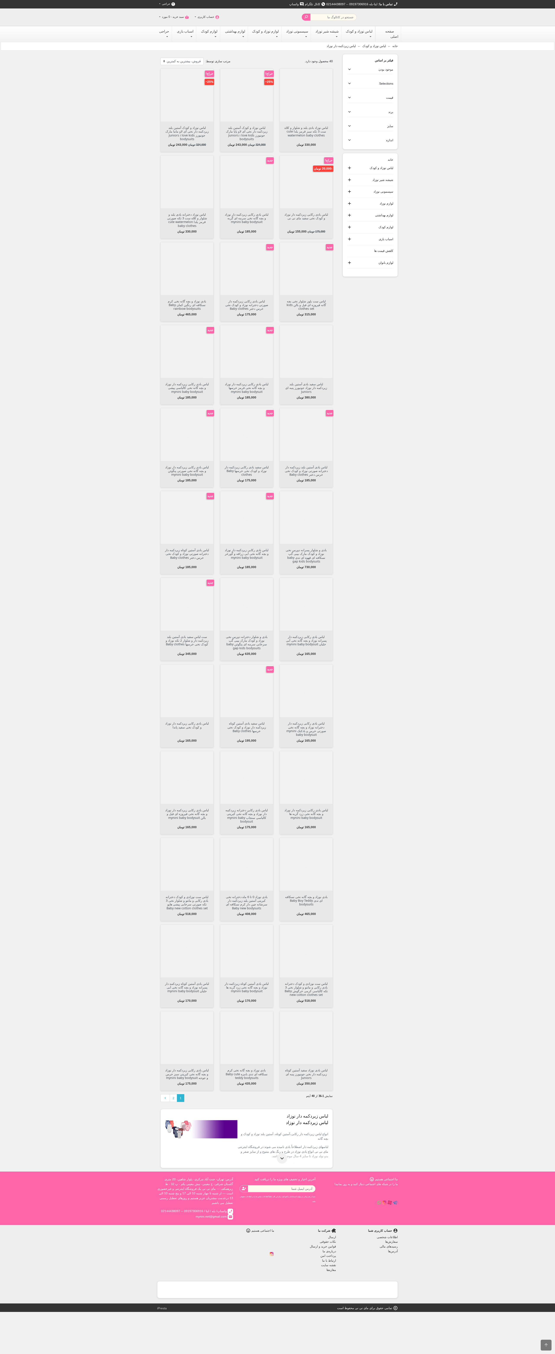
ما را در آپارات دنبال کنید (389, 1202)
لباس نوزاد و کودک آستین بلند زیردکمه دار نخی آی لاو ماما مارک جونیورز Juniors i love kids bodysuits (187, 133)
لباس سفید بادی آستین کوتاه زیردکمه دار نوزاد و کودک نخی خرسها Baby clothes (246, 727)
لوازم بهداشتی (384, 215)
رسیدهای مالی (389, 1246)
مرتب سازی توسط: (217, 61)
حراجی (168, 4)
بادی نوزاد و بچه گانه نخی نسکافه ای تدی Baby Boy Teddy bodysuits (306, 900)
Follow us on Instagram (384, 1202)
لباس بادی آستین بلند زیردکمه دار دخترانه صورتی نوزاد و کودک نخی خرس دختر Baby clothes (306, 471)
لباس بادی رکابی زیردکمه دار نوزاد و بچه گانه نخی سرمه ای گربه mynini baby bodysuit (246, 218)
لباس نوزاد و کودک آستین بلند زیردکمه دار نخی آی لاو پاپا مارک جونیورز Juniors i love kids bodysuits (247, 133)
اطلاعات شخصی (387, 1237)
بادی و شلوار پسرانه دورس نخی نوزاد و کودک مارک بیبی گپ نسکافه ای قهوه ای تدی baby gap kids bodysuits (306, 555)
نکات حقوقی (328, 1241)
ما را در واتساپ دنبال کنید (379, 1202)
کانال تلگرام (315, 4)
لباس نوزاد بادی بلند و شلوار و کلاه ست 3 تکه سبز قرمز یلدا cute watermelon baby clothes (306, 131)
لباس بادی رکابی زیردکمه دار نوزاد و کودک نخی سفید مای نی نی (306, 216)
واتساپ (296, 4)
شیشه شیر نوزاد (382, 180)
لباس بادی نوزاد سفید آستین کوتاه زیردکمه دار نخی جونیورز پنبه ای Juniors (306, 1074)
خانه (390, 159)
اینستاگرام (271, 1254)
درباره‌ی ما (329, 1251)
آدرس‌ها (393, 1251)
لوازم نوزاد (386, 203)
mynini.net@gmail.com (214, 1216)
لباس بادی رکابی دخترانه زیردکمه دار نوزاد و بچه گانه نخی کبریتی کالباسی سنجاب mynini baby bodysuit (246, 815)
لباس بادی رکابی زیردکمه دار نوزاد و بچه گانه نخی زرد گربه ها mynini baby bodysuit (306, 814)
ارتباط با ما (329, 1260)
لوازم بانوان (386, 262)
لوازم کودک (386, 227)
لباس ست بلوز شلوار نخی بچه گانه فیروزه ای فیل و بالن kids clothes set (306, 305)
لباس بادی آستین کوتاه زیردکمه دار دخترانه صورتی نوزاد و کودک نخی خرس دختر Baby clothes (187, 554)
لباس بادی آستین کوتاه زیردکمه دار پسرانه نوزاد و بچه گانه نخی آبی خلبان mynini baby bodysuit (187, 987)
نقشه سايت (328, 1265)
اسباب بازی (386, 239)
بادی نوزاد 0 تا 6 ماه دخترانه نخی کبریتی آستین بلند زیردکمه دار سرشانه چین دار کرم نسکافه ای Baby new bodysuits (247, 902)
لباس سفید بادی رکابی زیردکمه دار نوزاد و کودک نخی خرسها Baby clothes (247, 471)
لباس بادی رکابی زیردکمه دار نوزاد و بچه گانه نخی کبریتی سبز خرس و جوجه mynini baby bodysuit (187, 1074)
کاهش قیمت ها (383, 250)
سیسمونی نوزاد (383, 191)
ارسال (332, 1237)
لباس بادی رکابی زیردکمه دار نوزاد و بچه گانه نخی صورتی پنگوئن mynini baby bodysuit (187, 471)
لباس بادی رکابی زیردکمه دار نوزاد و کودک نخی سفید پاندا (187, 725)
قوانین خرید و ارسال (323, 1246)
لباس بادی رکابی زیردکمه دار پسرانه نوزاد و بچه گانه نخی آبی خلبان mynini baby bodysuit (306, 640)
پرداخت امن (328, 1255)
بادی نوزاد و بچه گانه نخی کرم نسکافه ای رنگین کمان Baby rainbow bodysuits (187, 305)
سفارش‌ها (391, 1241)
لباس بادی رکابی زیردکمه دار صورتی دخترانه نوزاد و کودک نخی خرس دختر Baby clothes (246, 305)
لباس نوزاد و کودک (381, 168)
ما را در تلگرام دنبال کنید (395, 1202)
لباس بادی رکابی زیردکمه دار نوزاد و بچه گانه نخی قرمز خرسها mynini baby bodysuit (246, 388)
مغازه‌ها (331, 1270)
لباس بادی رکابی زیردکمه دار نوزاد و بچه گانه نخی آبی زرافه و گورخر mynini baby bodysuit (247, 554)
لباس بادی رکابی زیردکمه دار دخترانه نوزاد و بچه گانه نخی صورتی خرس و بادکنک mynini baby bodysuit (306, 729)
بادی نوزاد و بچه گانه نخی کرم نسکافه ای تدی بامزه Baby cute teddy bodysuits (247, 1074)
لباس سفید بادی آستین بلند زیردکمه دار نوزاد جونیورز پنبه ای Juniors (306, 388)
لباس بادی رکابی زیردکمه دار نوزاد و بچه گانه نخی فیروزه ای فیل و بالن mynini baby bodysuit (187, 814)
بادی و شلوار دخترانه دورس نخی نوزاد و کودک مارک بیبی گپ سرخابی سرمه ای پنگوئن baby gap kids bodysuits (247, 642)
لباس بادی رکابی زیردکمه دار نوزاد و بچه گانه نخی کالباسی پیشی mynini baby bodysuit (187, 388)
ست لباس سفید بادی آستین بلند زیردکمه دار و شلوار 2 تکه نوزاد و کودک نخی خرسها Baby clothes (187, 640)
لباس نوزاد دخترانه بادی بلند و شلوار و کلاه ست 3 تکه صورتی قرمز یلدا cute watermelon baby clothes (187, 220)
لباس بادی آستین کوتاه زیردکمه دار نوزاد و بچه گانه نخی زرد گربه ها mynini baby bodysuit (247, 987)
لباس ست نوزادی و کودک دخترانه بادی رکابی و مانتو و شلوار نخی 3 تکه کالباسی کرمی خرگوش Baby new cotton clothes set (306, 989)
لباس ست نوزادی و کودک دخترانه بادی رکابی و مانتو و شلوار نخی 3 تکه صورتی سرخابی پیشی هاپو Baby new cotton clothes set (187, 902)
